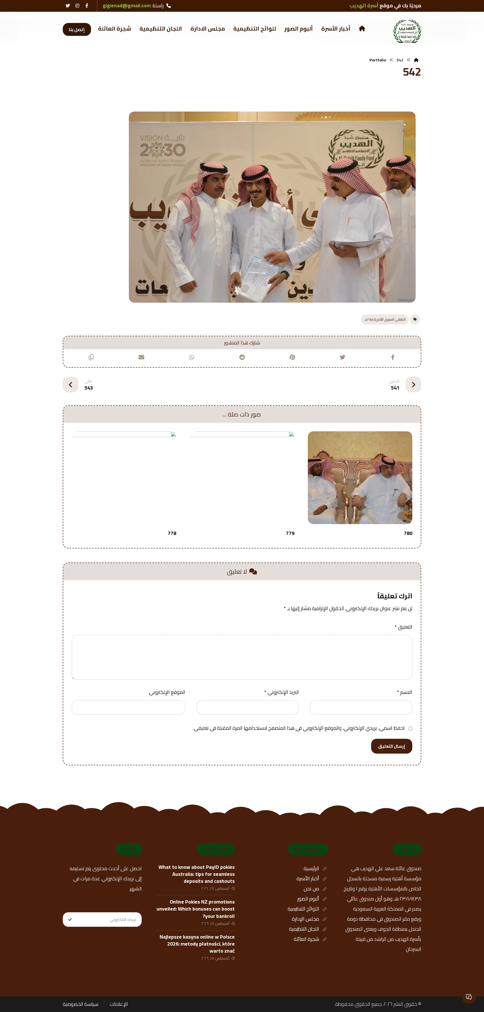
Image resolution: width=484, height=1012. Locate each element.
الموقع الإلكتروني (167, 692)
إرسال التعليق (391, 746)
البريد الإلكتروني (281, 692)
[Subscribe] (70, 919)
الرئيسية (311, 868)
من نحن (311, 888)
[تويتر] (67, 5)
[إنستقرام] (77, 5)
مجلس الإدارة (305, 918)
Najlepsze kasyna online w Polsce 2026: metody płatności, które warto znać (197, 943)
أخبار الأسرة (308, 878)
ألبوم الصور (308, 898)
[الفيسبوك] (86, 5)
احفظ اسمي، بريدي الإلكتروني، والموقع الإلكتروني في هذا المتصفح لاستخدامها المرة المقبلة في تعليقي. (299, 728)
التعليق (403, 626)
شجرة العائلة (306, 939)
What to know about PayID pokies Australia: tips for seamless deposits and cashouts (197, 874)
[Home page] (416, 60)
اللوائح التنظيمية (303, 908)
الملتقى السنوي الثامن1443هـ (385, 319)
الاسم (404, 692)
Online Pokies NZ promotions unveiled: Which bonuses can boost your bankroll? (196, 908)
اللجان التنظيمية (304, 929)
